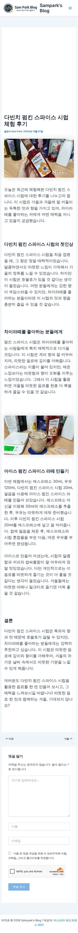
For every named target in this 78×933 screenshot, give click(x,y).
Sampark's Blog (51, 8)
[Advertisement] (39, 72)
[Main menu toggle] (70, 8)
